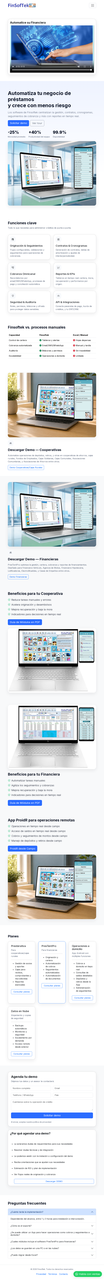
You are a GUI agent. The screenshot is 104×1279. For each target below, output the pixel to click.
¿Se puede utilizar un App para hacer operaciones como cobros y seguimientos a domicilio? (50, 1233)
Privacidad (41, 1274)
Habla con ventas (89, 1274)
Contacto (63, 1274)
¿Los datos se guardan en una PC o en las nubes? (35, 1248)
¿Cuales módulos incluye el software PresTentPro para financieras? (43, 1241)
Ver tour (37, 123)
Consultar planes (21, 991)
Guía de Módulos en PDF (25, 621)
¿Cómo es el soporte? (21, 1225)
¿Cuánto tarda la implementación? (27, 1211)
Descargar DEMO (54, 1181)
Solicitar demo (18, 123)
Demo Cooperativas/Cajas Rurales (26, 467)
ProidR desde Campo (22, 848)
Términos (52, 1274)
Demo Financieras (18, 576)
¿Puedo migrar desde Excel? (24, 1254)
